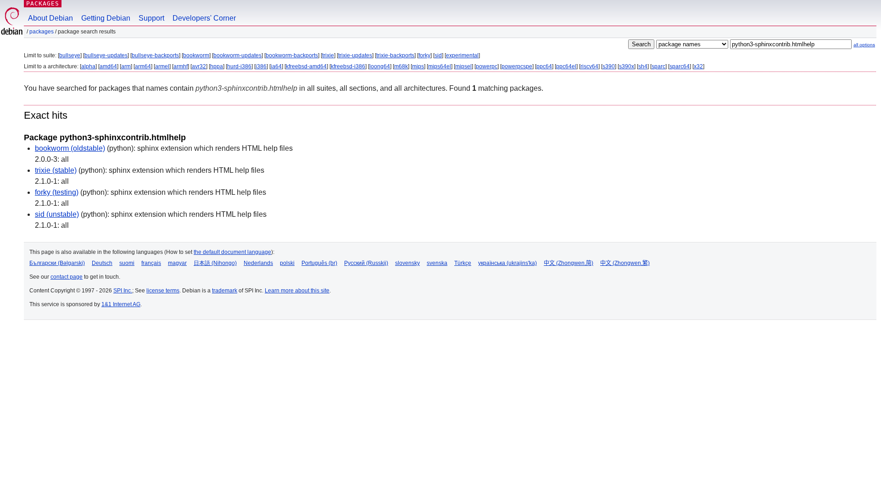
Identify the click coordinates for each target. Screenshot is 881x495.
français (151, 263)
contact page (66, 277)
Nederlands (258, 263)
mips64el (439, 66)
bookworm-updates (237, 55)
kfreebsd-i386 (348, 66)
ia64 (276, 66)
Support (151, 18)
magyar (177, 263)
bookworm (196, 55)
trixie (328, 55)
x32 (698, 66)
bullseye (69, 55)
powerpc (486, 66)
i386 (261, 66)
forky (424, 55)
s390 (608, 66)
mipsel (463, 66)
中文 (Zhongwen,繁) (625, 263)
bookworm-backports (292, 55)
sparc (658, 66)
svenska (437, 263)
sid (438, 55)
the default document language (232, 252)
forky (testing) (56, 192)
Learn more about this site (297, 290)
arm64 (143, 66)
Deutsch (102, 263)
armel (162, 66)
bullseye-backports (155, 55)
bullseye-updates (106, 55)
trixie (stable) (56, 170)
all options (864, 44)
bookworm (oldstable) (70, 148)
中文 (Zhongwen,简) (568, 263)
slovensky (407, 263)
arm (126, 66)
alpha (88, 66)
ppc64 (544, 66)
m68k (401, 66)
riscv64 (589, 66)
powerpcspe (517, 66)
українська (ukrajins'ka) (507, 263)
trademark (224, 290)
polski (287, 263)
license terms (162, 290)
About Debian (50, 18)
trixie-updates (355, 55)
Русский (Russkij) (366, 263)
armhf (180, 66)
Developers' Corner (204, 18)
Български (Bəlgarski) (57, 263)
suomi (126, 263)
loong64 (379, 66)
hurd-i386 (239, 66)
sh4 (642, 66)
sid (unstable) (57, 214)
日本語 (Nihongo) (215, 263)
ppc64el (566, 66)
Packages (42, 3)
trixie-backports (395, 55)
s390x (626, 66)
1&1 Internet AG (120, 304)
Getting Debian (105, 18)
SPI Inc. (122, 290)
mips (418, 66)
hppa (216, 66)
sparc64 (679, 66)
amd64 (108, 66)
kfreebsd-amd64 (306, 66)
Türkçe (462, 263)
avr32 (199, 66)
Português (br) (319, 263)
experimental (462, 55)
